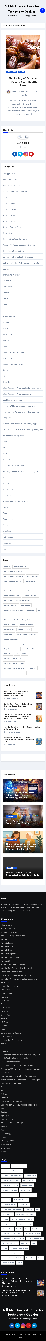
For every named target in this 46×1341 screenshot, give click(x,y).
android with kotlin (23, 600)
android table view (30, 595)
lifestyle (6, 382)
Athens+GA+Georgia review (15, 239)
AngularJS (7, 233)
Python (6, 454)
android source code (12, 595)
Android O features (11, 591)
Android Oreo (27, 591)
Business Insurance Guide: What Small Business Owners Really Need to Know (19, 740)
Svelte (5, 507)
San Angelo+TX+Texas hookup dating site (21, 471)
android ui (8, 600)
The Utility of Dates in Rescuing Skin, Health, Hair (23, 82)
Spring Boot (8, 489)
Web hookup (8, 537)
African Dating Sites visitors (15, 191)
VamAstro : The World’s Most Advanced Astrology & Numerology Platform (16, 694)
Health (21, 72)
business (30, 610)
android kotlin (32, 576)
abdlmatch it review (11, 185)
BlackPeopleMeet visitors (13, 251)
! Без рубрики (9, 174)
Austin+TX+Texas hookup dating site (19, 245)
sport (24, 653)
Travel (5, 525)
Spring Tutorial (9, 495)
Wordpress (7, 543)
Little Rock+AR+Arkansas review (17, 394)
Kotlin (5, 370)
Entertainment (9, 287)
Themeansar (23, 1338)
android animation (20, 566)
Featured (7, 299)
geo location (9, 629)
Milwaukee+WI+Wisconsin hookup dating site (22, 412)
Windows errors (18, 673)
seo (16, 653)
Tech (5, 513)
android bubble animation (13, 576)
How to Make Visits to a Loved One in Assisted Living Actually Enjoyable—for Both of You (17, 717)
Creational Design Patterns (24, 620)
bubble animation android (13, 610)
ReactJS (6, 460)
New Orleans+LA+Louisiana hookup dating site (23, 430)
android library (30, 581)
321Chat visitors (10, 180)
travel (6, 673)
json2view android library (27, 634)
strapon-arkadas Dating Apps (15, 501)
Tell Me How (15, 92)
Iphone (6, 340)
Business (7, 269)
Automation (25, 605)
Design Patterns (10, 624)
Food (5, 305)
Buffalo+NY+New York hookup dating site (21, 263)
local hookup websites (12, 400)
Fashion (6, 293)
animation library (10, 605)
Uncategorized (9, 531)
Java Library (8, 358)
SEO (4, 477)
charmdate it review (11, 275)
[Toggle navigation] (2, 10)
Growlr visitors (9, 317)
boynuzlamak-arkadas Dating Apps (18, 257)
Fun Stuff (7, 311)
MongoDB (7, 418)
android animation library (13, 571)
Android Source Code (12, 227)
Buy (39, 610)
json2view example (11, 639)
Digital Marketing (26, 624)
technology (32, 668)
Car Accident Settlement (27, 615)
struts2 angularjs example (14, 663)
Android (6, 197)
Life (4, 376)
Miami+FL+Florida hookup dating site (19, 406)
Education (7, 281)
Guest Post (11, 72)
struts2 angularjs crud (12, 658)
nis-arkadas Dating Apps (13, 436)
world (30, 673)
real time (8, 653)
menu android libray (30, 649)
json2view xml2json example (14, 644)
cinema (7, 620)
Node (5, 442)
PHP (4, 448)
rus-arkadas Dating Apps (13, 465)
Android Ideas (9, 203)
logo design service (11, 649)
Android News (9, 215)
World (5, 549)
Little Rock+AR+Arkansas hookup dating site (22, 388)
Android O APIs (29, 586)
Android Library (9, 209)
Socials (6, 483)
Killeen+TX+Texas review (13, 364)
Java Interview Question (13, 352)
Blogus (35, 1334)
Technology (8, 519)
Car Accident (9, 615)
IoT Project (7, 334)
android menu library (12, 586)
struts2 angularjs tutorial (14, 668)
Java (5, 346)
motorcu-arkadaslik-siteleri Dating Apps (20, 424)
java (28, 629)
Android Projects (10, 221)
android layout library (12, 581)
